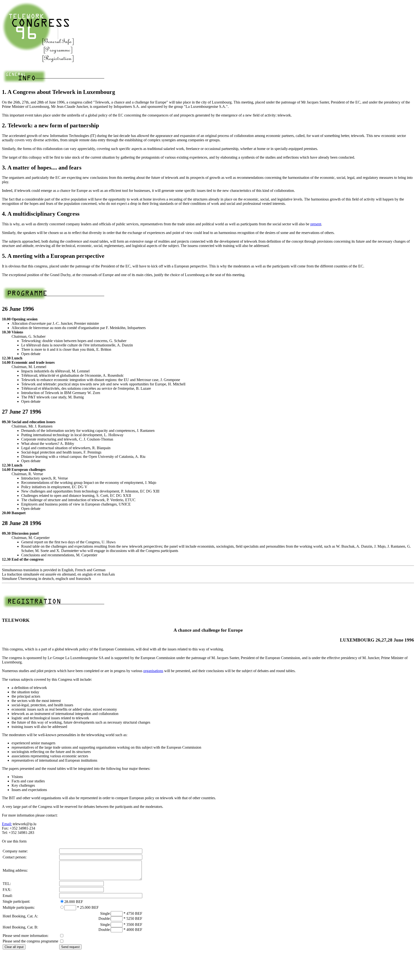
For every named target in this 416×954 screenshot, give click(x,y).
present (315, 224)
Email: (7, 824)
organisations (153, 671)
